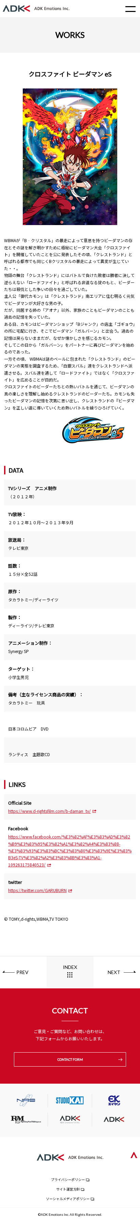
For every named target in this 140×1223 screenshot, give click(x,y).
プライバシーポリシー (68, 1179)
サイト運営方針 (68, 1189)
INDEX (70, 967)
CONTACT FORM (70, 1059)
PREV (22, 972)
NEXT (114, 972)
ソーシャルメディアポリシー (68, 1198)
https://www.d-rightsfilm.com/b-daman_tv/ (49, 811)
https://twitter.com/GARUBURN (37, 890)
